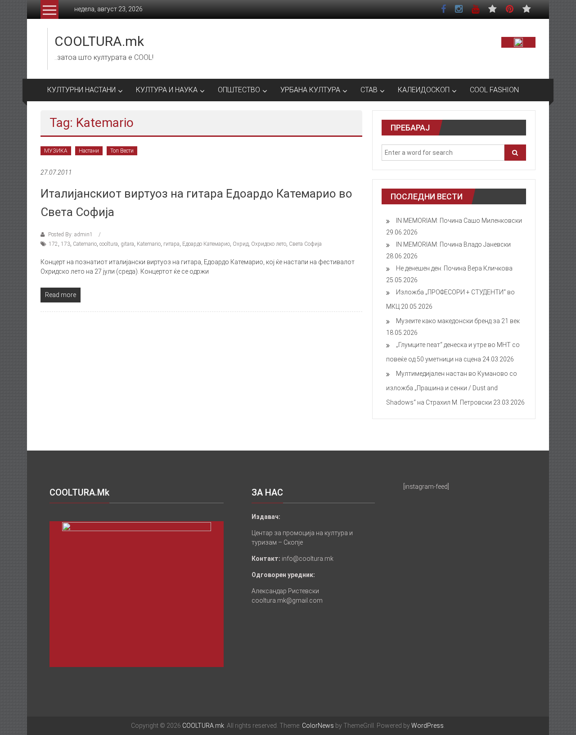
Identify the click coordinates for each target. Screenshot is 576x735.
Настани (89, 151)
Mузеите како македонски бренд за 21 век (458, 321)
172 (53, 244)
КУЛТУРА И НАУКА (167, 90)
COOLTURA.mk (99, 41)
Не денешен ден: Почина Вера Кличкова (454, 268)
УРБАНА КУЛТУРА (310, 90)
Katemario (149, 244)
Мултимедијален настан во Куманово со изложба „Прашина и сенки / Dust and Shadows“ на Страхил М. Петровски (451, 388)
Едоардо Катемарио (206, 244)
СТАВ (369, 90)
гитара (171, 244)
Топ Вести (122, 151)
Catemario (85, 244)
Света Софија (305, 244)
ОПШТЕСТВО (239, 90)
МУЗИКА (56, 151)
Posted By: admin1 (70, 234)
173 (65, 244)
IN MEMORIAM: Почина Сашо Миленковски (459, 220)
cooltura (108, 244)
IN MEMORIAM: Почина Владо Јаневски (453, 244)
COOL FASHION (494, 90)
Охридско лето (268, 244)
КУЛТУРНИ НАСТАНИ (81, 90)
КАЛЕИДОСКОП (424, 90)
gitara (127, 244)
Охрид (240, 244)
